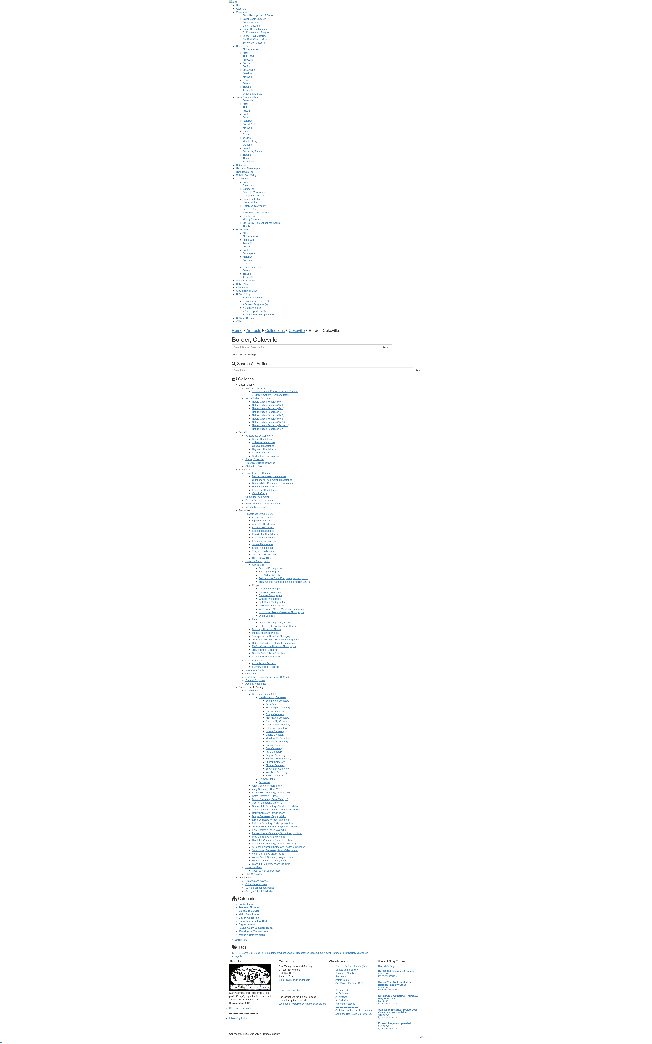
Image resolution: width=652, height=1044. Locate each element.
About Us (241, 8)
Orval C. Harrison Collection (267, 870)
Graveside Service (249, 910)
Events (255, 619)
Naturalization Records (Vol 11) (269, 428)
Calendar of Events (256, 301)
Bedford (247, 66)
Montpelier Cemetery (277, 741)
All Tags (236, 956)
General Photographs (270, 568)
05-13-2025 (383, 1000)
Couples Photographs (270, 592)
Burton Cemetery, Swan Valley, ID (270, 799)
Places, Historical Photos (265, 632)
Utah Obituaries (253, 874)
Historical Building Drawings (260, 462)
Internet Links (250, 209)
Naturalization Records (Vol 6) (268, 418)
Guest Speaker (287, 952)
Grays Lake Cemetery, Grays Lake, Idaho (274, 826)
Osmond (247, 144)
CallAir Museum (251, 25)
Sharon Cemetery (275, 762)
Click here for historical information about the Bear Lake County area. (354, 1012)
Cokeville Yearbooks (254, 192)
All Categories (238, 939)
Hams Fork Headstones (265, 486)
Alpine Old (248, 56)
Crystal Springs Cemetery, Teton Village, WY (276, 809)
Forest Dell (249, 124)
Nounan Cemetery (275, 745)
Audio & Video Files (255, 683)
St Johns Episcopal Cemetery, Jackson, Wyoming (278, 847)
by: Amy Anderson (387, 975)
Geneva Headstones (263, 445)
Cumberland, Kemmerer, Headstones (272, 479)
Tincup (246, 158)
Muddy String (250, 141)
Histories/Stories (244, 171)
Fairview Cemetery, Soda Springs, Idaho (273, 823)
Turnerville (248, 90)
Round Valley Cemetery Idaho (256, 927)
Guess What (253, 307)
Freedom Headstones (264, 541)
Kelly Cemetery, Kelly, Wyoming (269, 830)
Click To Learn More (240, 1008)
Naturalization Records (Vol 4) (268, 411)
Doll (251, 952)
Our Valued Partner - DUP (349, 983)
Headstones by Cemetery (259, 435)
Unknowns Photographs (272, 605)
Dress (257, 952)
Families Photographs (270, 595)
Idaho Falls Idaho (249, 914)
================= (346, 986)
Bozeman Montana (249, 907)
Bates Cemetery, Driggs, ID (266, 796)
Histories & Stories (345, 1003)
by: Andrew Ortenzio (388, 989)
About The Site (254, 297)
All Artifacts (242, 287)
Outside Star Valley (246, 175)
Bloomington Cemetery (278, 707)
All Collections (342, 993)
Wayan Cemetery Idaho (252, 934)
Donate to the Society (346, 969)
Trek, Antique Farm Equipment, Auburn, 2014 (283, 578)
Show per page (244, 354)
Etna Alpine (249, 69)
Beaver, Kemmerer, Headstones (269, 476)
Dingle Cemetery (275, 714)
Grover (246, 80)
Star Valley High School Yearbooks (261, 222)
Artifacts (253, 330)
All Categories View (246, 290)
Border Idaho (246, 904)
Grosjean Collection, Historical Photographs (275, 639)
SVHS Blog (244, 294)
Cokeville (297, 330)
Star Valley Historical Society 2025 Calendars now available (398, 1011)
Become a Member (345, 973)
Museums (241, 12)
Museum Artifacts (245, 280)
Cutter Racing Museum (255, 29)
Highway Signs (267, 779)
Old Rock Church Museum (257, 39)
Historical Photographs (248, 168)
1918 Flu (237, 952)
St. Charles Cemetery (277, 768)
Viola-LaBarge (259, 493)
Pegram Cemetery (275, 755)
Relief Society (349, 952)
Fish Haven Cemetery (277, 717)
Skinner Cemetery (275, 765)
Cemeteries (242, 46)
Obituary (321, 952)
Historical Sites (251, 202)
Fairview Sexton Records (265, 666)
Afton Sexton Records (264, 663)
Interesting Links (238, 1018)
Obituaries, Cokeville (256, 466)
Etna (245, 117)
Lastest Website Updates (259, 314)
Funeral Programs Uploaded (394, 1023)
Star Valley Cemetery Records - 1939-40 (267, 677)
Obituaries (241, 165)
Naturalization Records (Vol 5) (268, 415)
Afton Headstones (261, 517)
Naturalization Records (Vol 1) (268, 401)
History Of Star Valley (254, 205)
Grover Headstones (262, 544)
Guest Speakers (255, 311)
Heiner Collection (252, 199)
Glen (245, 131)
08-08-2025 (383, 973)
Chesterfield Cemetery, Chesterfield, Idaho (275, 806)
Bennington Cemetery (277, 700)
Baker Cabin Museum (254, 18)
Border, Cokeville (254, 459)
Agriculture (258, 564)
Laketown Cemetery (276, 728)
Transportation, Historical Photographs (272, 636)
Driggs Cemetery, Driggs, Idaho (269, 816)
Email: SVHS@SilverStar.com (294, 979)
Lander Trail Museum (254, 35)
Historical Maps (253, 867)
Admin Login (342, 979)
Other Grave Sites (252, 93)
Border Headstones (262, 439)
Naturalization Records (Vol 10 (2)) (270, 425)
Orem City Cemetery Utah (253, 921)
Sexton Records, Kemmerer (260, 500)
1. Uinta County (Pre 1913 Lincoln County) (275, 391)
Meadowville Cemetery (278, 738)
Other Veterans (267, 615)
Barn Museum (250, 22)
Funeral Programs (256, 304)
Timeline (247, 226)
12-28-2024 (383, 1014)
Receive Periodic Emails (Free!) (352, 966)
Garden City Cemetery (278, 721)
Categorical (249, 188)
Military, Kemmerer (255, 507)
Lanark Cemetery (275, 731)
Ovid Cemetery (274, 748)
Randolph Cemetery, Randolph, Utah (272, 840)
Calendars (248, 185)
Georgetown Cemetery (278, 724)
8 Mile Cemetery (274, 775)
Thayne (247, 86)
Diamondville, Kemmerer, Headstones (272, 483)
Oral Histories (333, 952)
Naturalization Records (257, 398)
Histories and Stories (256, 881)
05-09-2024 (383, 1025)
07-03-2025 (383, 987)
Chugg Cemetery (275, 711)
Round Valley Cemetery (278, 758)
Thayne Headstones (263, 551)
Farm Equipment (270, 952)
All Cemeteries (250, 49)
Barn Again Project (269, 571)
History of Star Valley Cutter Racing (278, 626)
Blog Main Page (386, 966)
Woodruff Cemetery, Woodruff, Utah (271, 864)
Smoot (246, 83)
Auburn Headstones (263, 527)
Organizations (247, 924)
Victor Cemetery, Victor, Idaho (268, 853)
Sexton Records (253, 660)
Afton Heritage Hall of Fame (258, 15)
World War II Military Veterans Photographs (282, 609)
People (256, 585)
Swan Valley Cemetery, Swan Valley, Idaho (275, 850)
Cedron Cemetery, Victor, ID (267, 802)
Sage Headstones (261, 452)
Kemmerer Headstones (264, 490)
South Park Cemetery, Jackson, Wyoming (274, 843)
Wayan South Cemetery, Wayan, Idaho (273, 857)
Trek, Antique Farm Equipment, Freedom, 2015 (284, 581)
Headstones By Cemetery (259, 513)
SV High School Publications (260, 891)
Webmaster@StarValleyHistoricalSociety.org (302, 1003)
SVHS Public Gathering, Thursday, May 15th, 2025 (398, 997)
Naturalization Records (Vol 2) (268, 405)
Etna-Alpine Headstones (265, 534)
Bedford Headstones (263, 530)
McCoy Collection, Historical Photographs (274, 646)
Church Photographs (270, 588)
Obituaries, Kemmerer (257, 496)
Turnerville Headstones (264, 554)
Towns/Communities (247, 97)
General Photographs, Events (275, 622)
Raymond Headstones (264, 449)
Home (239, 5)
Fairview (247, 73)
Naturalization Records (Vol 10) (269, 422)
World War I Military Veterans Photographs (281, 612)
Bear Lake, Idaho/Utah (264, 694)
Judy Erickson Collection (256, 212)
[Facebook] (237, 321)
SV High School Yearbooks (259, 887)
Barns (246, 182)
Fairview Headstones (263, 537)
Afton (245, 52)
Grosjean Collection (253, 195)
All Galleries (341, 1000)
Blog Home (341, 976)
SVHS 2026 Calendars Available (396, 971)
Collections (242, 178)
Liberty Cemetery (275, 734)
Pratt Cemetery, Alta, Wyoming (268, 836)
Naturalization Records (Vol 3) (268, 408)
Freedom (248, 76)
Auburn (247, 63)
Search (386, 347)
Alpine (246, 107)
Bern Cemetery (274, 704)
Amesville (248, 59)
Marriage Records (255, 388)
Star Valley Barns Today (272, 575)
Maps (313, 952)
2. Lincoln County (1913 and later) (270, 394)
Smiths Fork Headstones (265, 456)
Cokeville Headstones (263, 442)
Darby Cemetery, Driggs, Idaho (268, 813)
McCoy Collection (252, 219)
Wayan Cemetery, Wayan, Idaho (269, 860)
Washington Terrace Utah (253, 931)
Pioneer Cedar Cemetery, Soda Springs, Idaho (277, 833)
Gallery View (242, 284)
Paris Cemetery (274, 751)
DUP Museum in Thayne (256, 32)
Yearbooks (362, 952)
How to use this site (289, 990)
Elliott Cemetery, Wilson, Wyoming (270, 819)
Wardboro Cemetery (276, 772)
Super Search (246, 318)
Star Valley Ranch (252, 151)
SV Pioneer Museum (254, 42)
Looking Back (250, 216)
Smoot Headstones (262, 547)
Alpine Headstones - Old (265, 520)
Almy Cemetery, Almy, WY (266, 789)
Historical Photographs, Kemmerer (263, 503)
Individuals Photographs (272, 602)
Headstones (242, 229)
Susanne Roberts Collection (267, 656)
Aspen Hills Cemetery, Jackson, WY (271, 792)
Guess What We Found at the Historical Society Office (395, 983)
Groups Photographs (270, 598)
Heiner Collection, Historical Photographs (274, 643)
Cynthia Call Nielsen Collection (268, 653)
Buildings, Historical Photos (266, 629)
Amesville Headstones (264, 524)
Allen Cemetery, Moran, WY (267, 785)
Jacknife (247, 137)
